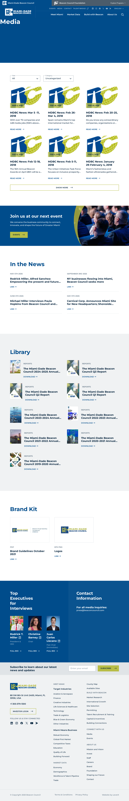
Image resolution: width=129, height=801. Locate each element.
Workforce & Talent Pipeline (66, 776)
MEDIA (59, 8)
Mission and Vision (95, 749)
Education (58, 748)
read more (15, 129)
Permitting (92, 710)
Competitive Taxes (61, 743)
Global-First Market (62, 739)
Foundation (92, 771)
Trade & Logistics (61, 715)
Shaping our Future (95, 775)
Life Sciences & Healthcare (65, 707)
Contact (90, 779)
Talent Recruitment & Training (100, 714)
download (29, 377)
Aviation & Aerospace (63, 694)
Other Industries (60, 724)
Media (89, 734)
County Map (92, 684)
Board (89, 766)
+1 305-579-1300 (18, 704)
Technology (58, 711)
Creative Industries (62, 702)
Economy (57, 767)
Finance (57, 698)
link (12, 287)
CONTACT (68, 8)
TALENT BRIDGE (79, 8)
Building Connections (97, 723)
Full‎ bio (14, 651)
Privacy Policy (81, 795)
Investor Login (20, 711)
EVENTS (52, 8)
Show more (62, 187)
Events (16, 235)
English (117, 8)
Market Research (94, 697)
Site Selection (93, 706)
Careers (90, 762)
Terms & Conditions (63, 795)
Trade (55, 780)
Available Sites (93, 688)
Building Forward (61, 756)
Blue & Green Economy (64, 719)
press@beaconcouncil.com (90, 610)
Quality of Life (59, 752)
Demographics (60, 772)
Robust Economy (61, 735)
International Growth (96, 702)
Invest (89, 754)
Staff (89, 758)
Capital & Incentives (96, 719)
